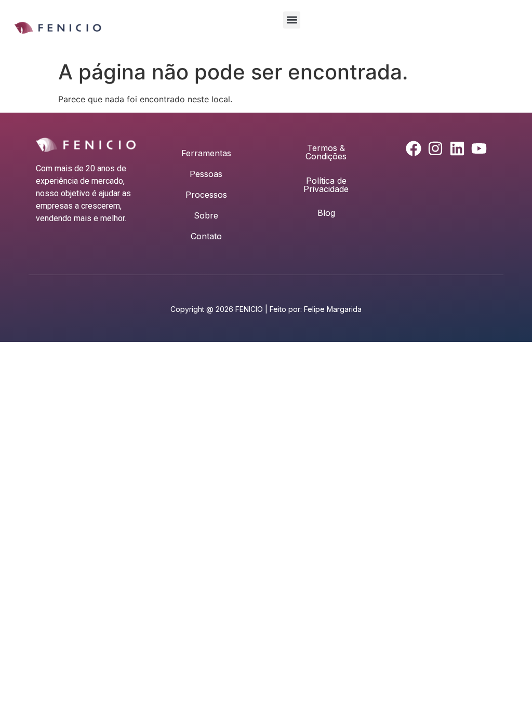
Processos (206, 194)
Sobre (206, 215)
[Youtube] (479, 148)
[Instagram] (435, 148)
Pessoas (206, 174)
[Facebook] (413, 148)
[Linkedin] (457, 148)
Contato (206, 236)
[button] (291, 20)
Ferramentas (206, 153)
